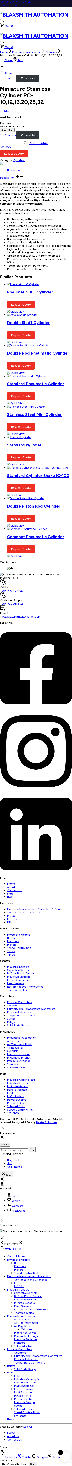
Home (4, 52)
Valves (11, 951)
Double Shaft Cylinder (28, 322)
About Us (13, 887)
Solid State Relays (18, 1025)
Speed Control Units (20, 1109)
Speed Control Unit (19, 948)
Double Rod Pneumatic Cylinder (38, 353)
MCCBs (12, 919)
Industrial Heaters (18, 1083)
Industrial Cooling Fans (21, 1079)
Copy (33, 1464)
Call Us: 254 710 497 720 (16, 1)
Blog (10, 897)
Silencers (12, 1064)
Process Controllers (19, 1002)
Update (5, 1144)
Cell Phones (14, 1166)
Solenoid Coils (16, 1106)
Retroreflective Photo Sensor (25, 986)
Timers (11, 954)
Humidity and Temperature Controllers (31, 1009)
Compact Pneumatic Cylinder (35, 536)
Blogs (10, 1419)
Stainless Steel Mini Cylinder (34, 414)
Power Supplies (16, 1099)
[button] (6, 60)
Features (5, 123)
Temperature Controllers (22, 1015)
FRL (9, 922)
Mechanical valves (18, 1054)
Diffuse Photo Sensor (21, 973)
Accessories (15, 1041)
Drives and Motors (18, 934)
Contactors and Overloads (24, 912)
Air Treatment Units (19, 1044)
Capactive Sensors (19, 970)
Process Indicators (19, 1012)
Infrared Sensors (17, 980)
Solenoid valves (16, 1067)
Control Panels (16, 1256)
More (10, 1372)
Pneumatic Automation (26, 52)
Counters (13, 1005)
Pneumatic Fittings (19, 1057)
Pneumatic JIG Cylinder (30, 292)
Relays (11, 1022)
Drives (11, 938)
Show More (7, 130)
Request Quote (14, 153)
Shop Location (9, 5)
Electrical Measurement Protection (29, 1276)
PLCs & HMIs (15, 1096)
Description (7, 177)
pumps (11, 1018)
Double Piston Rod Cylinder (33, 506)
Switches (13, 1113)
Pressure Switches (18, 1061)
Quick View (17, 311)
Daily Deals (13, 1160)
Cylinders (51, 52)
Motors (11, 944)
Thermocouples (17, 990)
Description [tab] (14, 170)
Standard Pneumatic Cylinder (35, 383)
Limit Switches (16, 1093)
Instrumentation (17, 1086)
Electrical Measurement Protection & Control (35, 909)
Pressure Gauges (17, 1103)
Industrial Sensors (18, 966)
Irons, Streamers (17, 1089)
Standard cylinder (24, 444)
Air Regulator (15, 1047)
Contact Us (14, 890)
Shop (10, 893)
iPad (9, 1163)
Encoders (13, 941)
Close (9, 1175)
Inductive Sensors (18, 976)
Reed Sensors (15, 983)
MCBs (11, 915)
